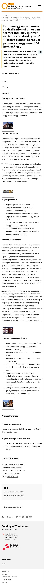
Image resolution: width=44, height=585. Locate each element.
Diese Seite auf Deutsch (14, 507)
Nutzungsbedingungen (9, 577)
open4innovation (12, 529)
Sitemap (4, 582)
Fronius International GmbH (13, 492)
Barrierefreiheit (7, 580)
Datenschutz (6, 574)
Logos (3, 563)
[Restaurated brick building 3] (8, 403)
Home (3, 16)
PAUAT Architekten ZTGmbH (13, 495)
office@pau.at (12, 476)
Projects (8, 16)
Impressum (5, 571)
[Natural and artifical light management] (8, 330)
